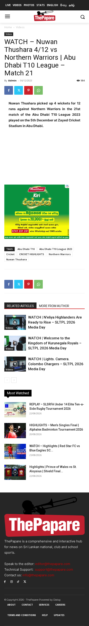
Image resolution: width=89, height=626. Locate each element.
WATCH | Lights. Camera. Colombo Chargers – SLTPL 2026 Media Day (55, 364)
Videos (20, 27)
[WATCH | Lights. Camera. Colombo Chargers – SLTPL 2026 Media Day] (15, 364)
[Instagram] (11, 581)
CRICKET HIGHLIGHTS (31, 254)
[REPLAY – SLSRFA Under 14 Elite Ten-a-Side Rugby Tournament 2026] (15, 409)
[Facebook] (8, 90)
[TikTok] (18, 581)
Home (8, 27)
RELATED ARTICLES (20, 306)
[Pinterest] (28, 90)
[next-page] (14, 380)
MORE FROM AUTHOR (54, 306)
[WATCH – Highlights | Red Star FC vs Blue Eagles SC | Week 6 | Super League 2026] (15, 451)
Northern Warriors (60, 254)
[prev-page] (7, 380)
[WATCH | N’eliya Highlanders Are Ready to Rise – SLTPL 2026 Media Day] (15, 322)
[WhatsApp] (38, 90)
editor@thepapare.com (52, 564)
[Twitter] (18, 90)
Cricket (10, 254)
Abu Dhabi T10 (26, 249)
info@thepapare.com (38, 575)
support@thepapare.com (54, 569)
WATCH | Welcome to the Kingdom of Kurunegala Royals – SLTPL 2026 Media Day (54, 343)
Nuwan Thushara (16, 259)
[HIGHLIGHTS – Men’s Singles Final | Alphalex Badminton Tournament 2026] (15, 430)
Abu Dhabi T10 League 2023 (55, 249)
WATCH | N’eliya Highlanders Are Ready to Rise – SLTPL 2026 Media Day (55, 322)
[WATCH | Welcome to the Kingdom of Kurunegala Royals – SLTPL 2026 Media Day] (15, 343)
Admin (12, 80)
